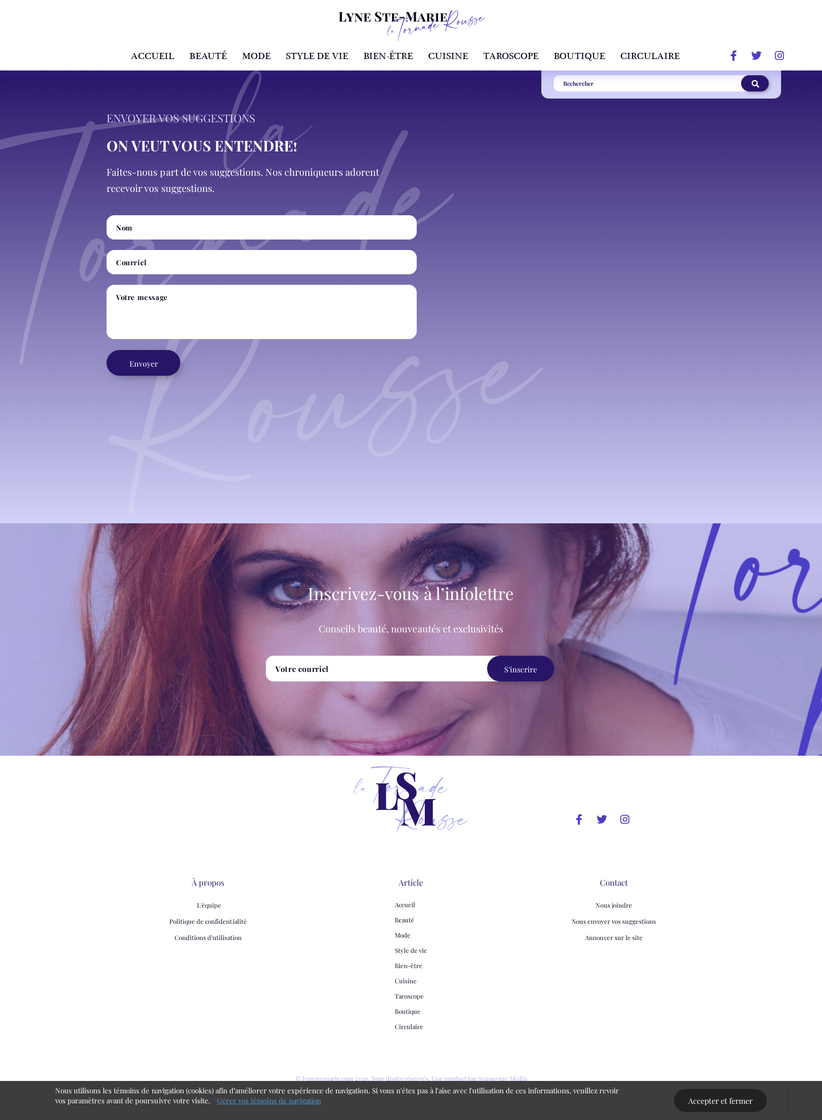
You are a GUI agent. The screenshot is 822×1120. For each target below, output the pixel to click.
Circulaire (650, 56)
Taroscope (510, 56)
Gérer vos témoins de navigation (269, 1100)
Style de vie (317, 56)
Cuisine (448, 56)
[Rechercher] (755, 83)
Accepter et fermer (720, 1101)
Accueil (152, 56)
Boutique (579, 56)
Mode (256, 56)
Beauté (207, 56)
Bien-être (387, 56)
